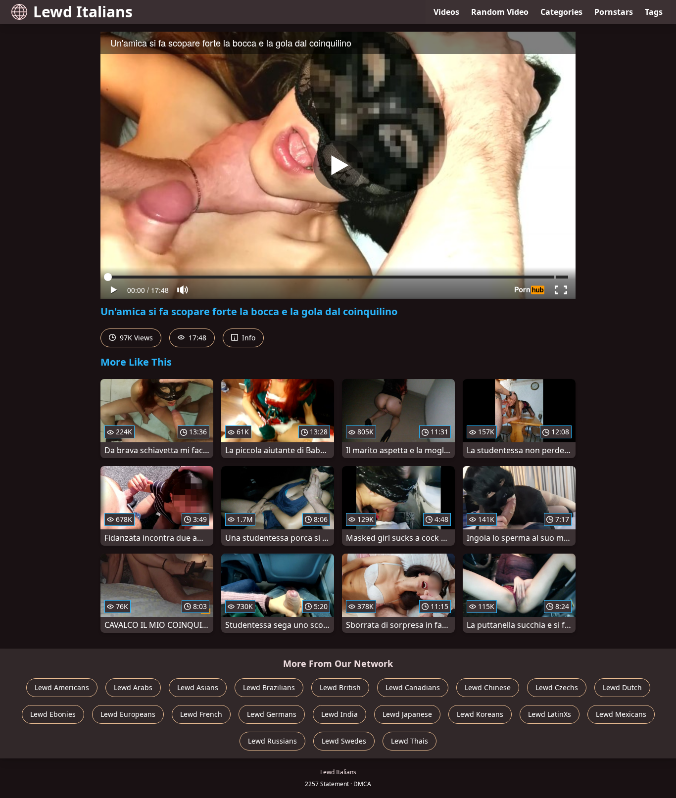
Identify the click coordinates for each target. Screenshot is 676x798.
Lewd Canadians (413, 687)
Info (247, 337)
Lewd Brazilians (269, 687)
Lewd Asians (197, 687)
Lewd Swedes (344, 741)
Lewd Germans (271, 714)
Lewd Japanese (407, 714)
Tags (654, 11)
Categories (561, 11)
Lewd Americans (62, 687)
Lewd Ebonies (53, 714)
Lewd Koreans (480, 714)
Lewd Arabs (133, 687)
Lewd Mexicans (621, 714)
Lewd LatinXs (549, 714)
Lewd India (339, 714)
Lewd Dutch (622, 687)
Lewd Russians (272, 741)
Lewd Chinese (488, 687)
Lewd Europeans (127, 714)
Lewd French (201, 714)
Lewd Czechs (556, 687)
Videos (446, 11)
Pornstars (613, 11)
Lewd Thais (409, 741)
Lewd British (340, 687)
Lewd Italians (83, 11)
